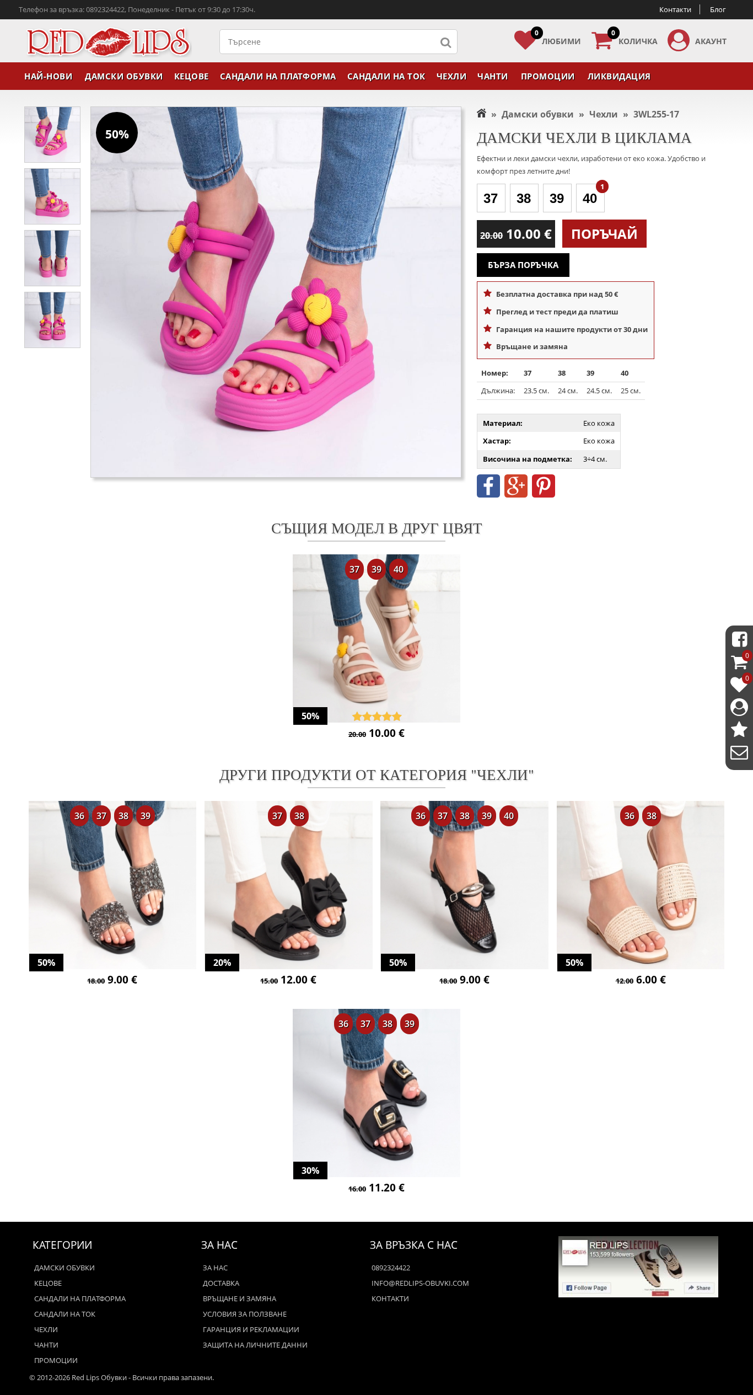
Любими (558, 37)
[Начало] (481, 114)
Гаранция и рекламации (251, 1329)
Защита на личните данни (255, 1345)
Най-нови (48, 76)
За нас (215, 1268)
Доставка (221, 1283)
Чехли (452, 76)
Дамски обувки (124, 76)
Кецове (191, 76)
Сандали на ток (386, 76)
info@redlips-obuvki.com (420, 1283)
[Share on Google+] (516, 495)
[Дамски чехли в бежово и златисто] (640, 886)
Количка (634, 37)
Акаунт (711, 41)
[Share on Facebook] (488, 495)
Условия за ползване (245, 1314)
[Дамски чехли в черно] (112, 886)
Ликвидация (619, 76)
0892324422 (391, 1268)
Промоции (548, 76)
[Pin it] (543, 495)
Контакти (675, 9)
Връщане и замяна (239, 1298)
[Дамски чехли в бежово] (376, 639)
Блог (718, 9)
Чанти (492, 76)
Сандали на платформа (278, 76)
